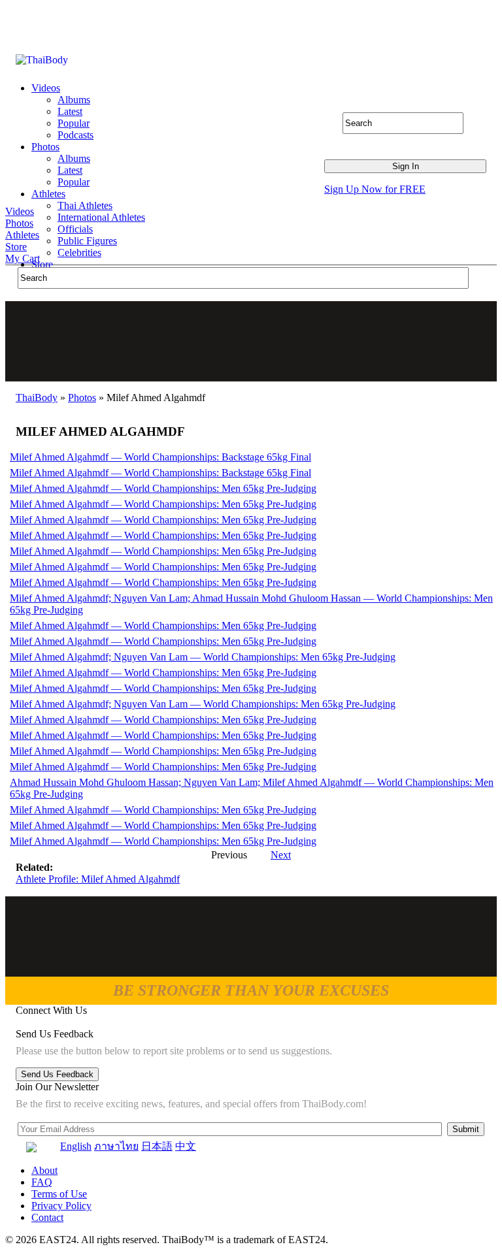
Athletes (22, 234)
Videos (19, 211)
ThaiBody (37, 397)
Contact (47, 1217)
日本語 (157, 1146)
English (76, 1146)
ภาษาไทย (116, 1146)
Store (16, 246)
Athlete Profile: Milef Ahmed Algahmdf (98, 879)
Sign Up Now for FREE (375, 189)
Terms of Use (59, 1193)
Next (281, 854)
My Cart (22, 258)
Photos (19, 223)
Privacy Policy (61, 1205)
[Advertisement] (252, 341)
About (44, 1170)
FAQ (41, 1182)
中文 (185, 1146)
